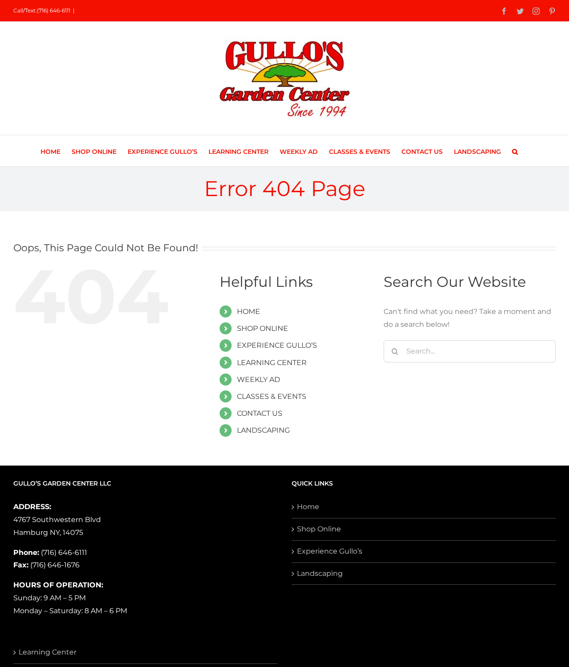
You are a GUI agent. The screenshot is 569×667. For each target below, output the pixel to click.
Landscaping (320, 573)
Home (308, 506)
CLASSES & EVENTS (271, 396)
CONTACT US (259, 413)
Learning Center (47, 652)
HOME (248, 311)
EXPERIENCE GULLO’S (277, 345)
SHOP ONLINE (262, 328)
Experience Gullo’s (329, 551)
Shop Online (319, 529)
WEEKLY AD (258, 379)
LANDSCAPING (263, 430)
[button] (515, 150)
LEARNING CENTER (272, 362)
